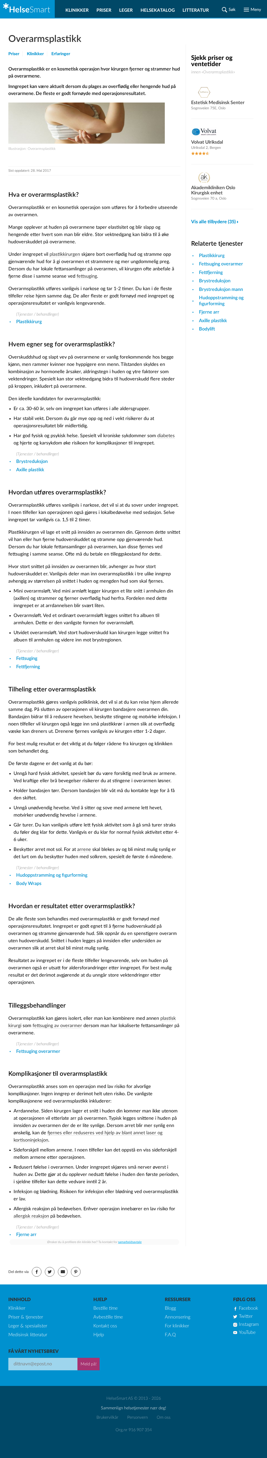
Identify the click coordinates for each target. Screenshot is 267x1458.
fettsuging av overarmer (57, 1025)
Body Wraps (28, 883)
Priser (103, 10)
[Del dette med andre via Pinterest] (76, 1272)
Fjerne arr (26, 1234)
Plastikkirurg (29, 322)
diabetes (166, 436)
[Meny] (252, 9)
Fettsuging (26, 658)
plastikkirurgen (65, 254)
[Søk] (228, 9)
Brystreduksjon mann (221, 289)
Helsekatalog (158, 10)
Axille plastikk (30, 470)
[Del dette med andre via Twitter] (49, 1272)
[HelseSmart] (27, 9)
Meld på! (88, 1364)
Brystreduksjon (32, 461)
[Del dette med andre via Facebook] (36, 1272)
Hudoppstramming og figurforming (51, 875)
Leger (126, 10)
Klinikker (77, 10)
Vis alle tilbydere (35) (213, 222)
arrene (84, 849)
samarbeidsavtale (130, 1242)
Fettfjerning (28, 667)
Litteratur (196, 10)
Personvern (137, 1417)
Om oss (164, 1417)
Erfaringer (60, 54)
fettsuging (87, 276)
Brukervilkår (107, 1417)
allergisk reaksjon (31, 1216)
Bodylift (207, 329)
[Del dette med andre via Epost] (63, 1272)
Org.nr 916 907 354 (134, 1430)
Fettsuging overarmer (38, 1051)
